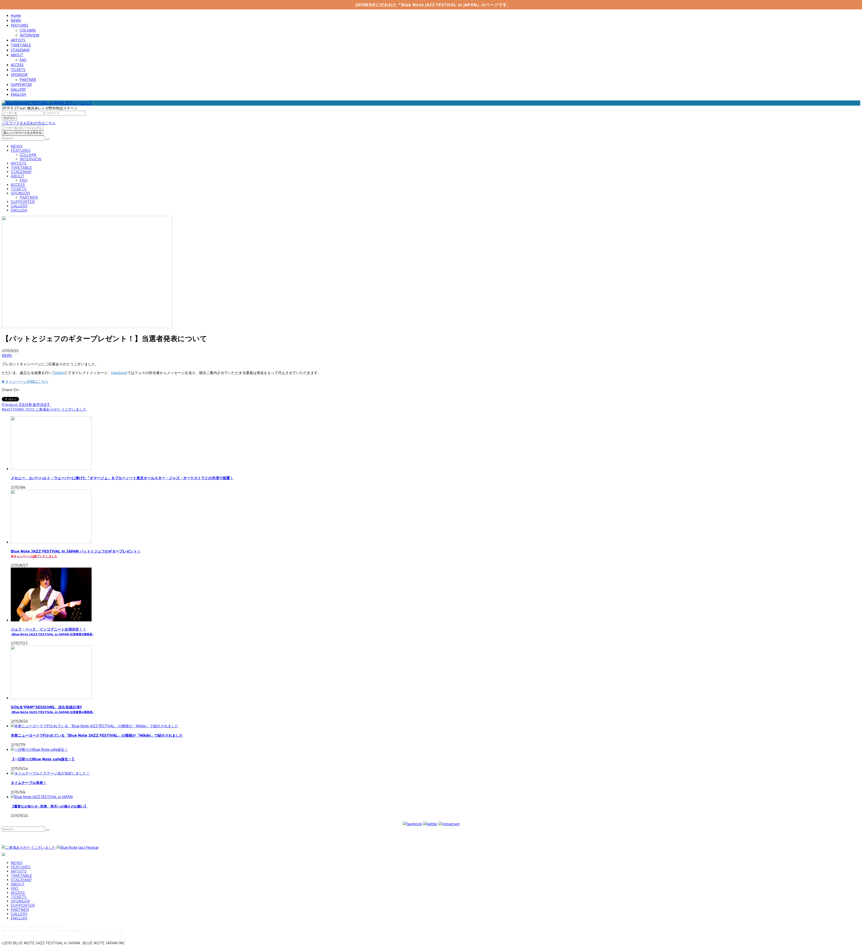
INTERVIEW (29, 35)
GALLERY (18, 89)
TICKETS (18, 69)
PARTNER (28, 79)
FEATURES (19, 25)
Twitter (58, 372)
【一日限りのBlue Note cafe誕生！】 (43, 759)
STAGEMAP (20, 50)
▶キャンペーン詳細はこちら (25, 381)
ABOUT (17, 54)
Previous (10, 405)
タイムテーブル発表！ (29, 783)
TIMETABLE (21, 45)
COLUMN (28, 30)
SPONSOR (19, 74)
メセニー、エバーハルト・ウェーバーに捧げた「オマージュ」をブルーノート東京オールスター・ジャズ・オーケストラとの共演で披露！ (122, 478)
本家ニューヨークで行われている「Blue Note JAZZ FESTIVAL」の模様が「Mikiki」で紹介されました (97, 735)
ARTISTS (18, 40)
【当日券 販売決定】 (34, 405)
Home (16, 15)
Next (6, 409)
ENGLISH (18, 94)
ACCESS (17, 64)
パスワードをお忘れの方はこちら (29, 123)
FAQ (23, 59)
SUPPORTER (21, 84)
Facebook (119, 372)
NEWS (16, 20)
